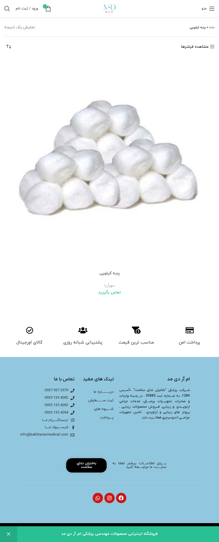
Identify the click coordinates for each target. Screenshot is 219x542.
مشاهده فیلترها (194, 46)
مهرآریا (109, 285)
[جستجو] (7, 8)
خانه (212, 27)
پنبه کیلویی (110, 273)
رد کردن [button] (8, 534)
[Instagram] (109, 498)
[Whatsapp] (98, 498)
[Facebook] (121, 498)
